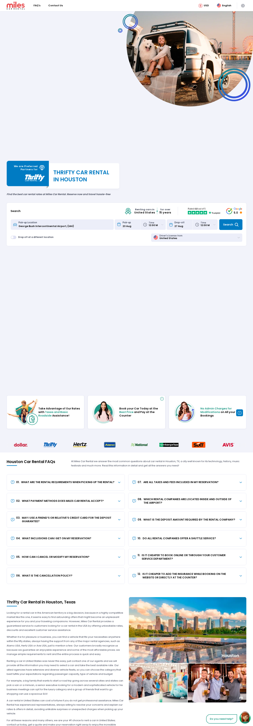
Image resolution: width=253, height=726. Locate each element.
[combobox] (65, 225)
